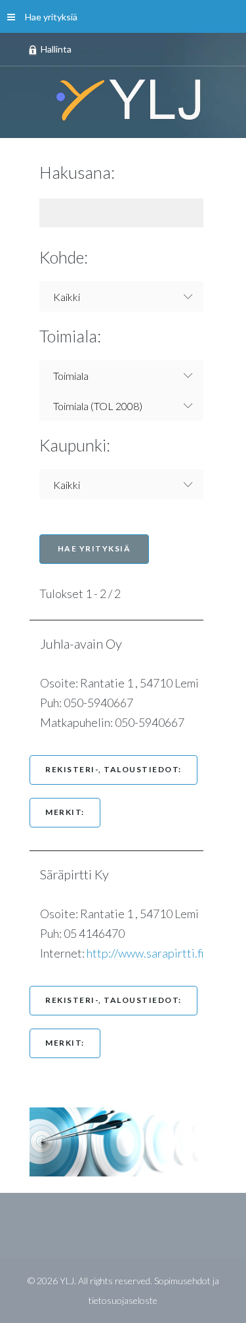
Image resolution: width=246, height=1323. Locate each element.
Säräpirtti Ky (81, 874)
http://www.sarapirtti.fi (145, 953)
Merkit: (65, 812)
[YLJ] (123, 99)
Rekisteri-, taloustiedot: (113, 769)
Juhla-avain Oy (87, 643)
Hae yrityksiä (51, 16)
